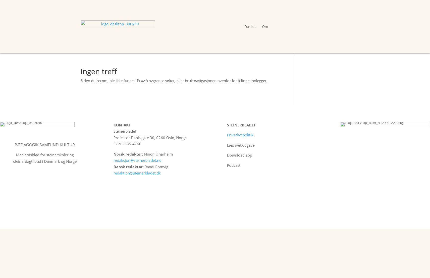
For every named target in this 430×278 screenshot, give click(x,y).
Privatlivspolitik (240, 134)
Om (265, 26)
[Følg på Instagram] (241, 180)
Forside (250, 26)
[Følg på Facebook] (231, 180)
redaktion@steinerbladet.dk (137, 172)
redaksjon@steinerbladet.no (137, 160)
